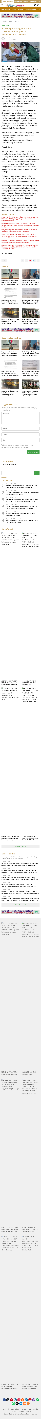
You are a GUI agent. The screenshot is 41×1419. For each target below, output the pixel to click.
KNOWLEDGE (5, 25)
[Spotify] (37, 1400)
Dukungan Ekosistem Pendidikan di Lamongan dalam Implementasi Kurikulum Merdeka (21, 507)
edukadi (8, 38)
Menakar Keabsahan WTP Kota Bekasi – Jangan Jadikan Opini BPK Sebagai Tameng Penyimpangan (20, 241)
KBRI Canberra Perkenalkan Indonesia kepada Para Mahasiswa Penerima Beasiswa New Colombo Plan (21, 486)
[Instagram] (18, 1400)
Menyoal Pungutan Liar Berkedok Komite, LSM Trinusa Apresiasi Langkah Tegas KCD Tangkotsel (19, 230)
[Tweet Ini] (26, 260)
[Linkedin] (26, 1400)
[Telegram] (20, 1403)
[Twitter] (7, 1400)
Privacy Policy (26, 1409)
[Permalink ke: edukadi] (3, 38)
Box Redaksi (15, 1409)
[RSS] (28, 1403)
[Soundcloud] (24, 1403)
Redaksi (35, 1409)
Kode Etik (6, 1409)
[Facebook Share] (22, 260)
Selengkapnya (20, 846)
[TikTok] (17, 1403)
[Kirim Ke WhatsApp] (38, 260)
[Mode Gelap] (35, 5)
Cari (2, 470)
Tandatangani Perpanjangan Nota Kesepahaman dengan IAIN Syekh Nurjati (22, 493)
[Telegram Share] (34, 260)
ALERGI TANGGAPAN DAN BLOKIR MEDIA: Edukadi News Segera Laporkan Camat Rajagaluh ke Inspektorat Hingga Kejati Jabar (9, 683)
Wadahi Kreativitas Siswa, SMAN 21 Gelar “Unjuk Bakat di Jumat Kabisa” (22, 521)
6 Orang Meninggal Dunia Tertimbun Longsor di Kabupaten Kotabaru (21, 514)
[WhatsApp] (13, 1403)
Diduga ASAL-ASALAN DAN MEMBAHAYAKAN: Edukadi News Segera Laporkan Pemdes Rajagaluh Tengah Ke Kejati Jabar (10, 838)
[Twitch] (33, 1400)
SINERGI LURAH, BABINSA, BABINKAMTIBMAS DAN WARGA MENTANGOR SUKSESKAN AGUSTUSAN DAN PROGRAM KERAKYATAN (20, 899)
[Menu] (2, 5)
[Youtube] (30, 1400)
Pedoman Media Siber (25, 1411)
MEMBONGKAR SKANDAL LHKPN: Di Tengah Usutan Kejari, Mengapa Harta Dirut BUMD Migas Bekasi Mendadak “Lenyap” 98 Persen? (20, 247)
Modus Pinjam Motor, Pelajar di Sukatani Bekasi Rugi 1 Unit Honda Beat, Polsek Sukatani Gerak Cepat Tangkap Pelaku (20, 225)
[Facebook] (4, 1400)
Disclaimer (12, 1411)
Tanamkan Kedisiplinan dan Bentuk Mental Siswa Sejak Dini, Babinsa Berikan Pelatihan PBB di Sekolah (22, 500)
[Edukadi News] (15, 5)
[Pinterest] (11, 1400)
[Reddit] (22, 1400)
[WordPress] (15, 1400)
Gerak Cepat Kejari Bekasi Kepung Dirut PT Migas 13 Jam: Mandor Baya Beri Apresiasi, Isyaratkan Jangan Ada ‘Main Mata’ (19, 236)
